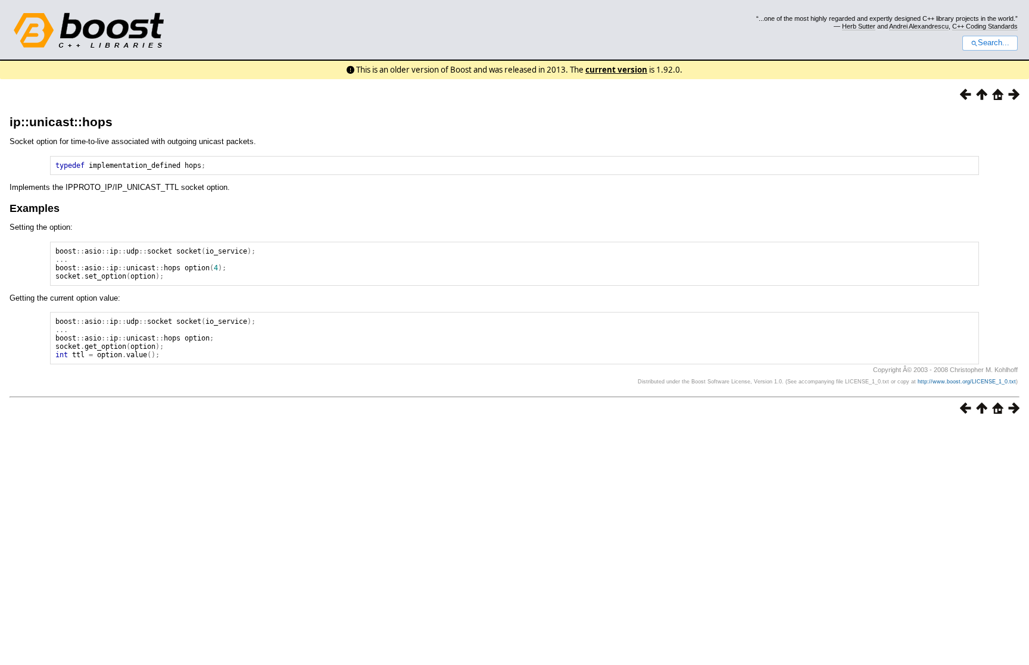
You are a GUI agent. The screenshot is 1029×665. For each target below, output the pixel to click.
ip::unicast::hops (61, 122)
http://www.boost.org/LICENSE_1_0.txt (967, 382)
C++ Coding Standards (985, 26)
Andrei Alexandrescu (919, 26)
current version (616, 69)
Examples (35, 208)
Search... (993, 43)
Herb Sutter (858, 26)
